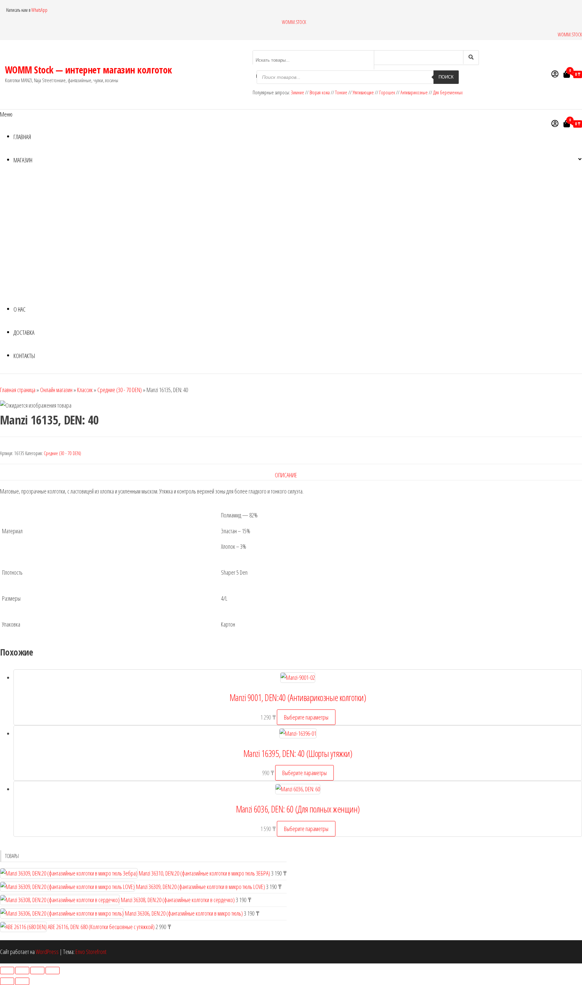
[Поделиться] (37, 970)
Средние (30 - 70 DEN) (119, 390)
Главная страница (17, 390)
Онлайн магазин (56, 390)
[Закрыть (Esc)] (52, 970)
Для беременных (448, 92)
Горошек (387, 92)
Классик (85, 390)
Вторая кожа (320, 92)
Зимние (298, 92)
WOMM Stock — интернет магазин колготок (88, 69)
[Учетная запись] (554, 74)
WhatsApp (39, 10)
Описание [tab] (286, 475)
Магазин (22, 160)
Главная (22, 137)
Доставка (23, 332)
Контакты (24, 356)
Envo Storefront (90, 952)
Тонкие (341, 92)
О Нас (19, 309)
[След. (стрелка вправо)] (22, 981)
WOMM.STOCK (294, 22)
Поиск (446, 77)
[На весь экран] (22, 970)
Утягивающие (363, 92)
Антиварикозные (414, 92)
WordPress (47, 952)
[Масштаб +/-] (7, 970)
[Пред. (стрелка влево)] (7, 981)
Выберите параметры (306, 717)
